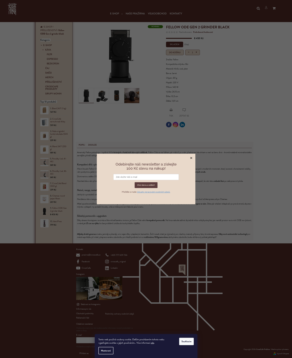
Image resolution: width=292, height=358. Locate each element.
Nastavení (106, 350)
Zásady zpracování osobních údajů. (153, 191)
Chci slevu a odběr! (146, 185)
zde (152, 343)
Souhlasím (186, 341)
